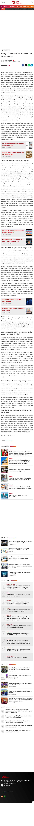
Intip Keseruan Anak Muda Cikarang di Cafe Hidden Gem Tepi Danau (19, 470)
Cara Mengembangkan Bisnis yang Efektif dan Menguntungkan (13, 144)
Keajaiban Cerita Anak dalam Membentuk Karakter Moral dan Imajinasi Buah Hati (18, 602)
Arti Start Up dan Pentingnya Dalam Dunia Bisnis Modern (13, 309)
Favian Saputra (8, 60)
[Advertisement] (17, 29)
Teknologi (12, 6)
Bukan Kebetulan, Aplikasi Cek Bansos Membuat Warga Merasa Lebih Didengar (18, 726)
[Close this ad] (33, 802)
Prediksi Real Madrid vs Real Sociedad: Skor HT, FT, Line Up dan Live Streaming (18, 650)
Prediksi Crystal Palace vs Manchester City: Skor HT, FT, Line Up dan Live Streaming (18, 634)
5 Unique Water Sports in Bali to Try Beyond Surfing (19, 496)
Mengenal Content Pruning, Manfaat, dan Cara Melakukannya (13, 153)
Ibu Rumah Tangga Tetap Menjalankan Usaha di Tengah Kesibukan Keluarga (18, 716)
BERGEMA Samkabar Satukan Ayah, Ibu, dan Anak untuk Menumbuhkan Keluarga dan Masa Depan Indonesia (18, 618)
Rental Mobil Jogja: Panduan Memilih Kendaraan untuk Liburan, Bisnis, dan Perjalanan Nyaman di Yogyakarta (19, 462)
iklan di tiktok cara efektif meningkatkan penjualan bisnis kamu (13, 231)
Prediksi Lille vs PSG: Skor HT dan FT (17, 657)
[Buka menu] (31, 2)
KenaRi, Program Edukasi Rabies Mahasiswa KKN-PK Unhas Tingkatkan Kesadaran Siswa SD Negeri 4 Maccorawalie (20, 700)
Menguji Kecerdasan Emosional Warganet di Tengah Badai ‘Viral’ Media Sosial (17, 721)
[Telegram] (31, 65)
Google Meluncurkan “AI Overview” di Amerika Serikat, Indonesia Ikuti (12, 240)
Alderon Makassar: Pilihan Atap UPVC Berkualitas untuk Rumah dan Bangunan (20, 487)
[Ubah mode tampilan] (4, 2)
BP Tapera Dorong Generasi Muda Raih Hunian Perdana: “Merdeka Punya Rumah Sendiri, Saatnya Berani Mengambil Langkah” (20, 453)
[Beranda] (1, 6)
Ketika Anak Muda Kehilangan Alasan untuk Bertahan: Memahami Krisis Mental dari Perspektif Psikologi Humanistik (18, 711)
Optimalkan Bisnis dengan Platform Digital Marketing (11, 300)
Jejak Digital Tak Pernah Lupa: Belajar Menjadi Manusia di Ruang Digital (18, 731)
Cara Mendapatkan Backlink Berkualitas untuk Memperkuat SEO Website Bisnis (20, 479)
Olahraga (26, 6)
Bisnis (7, 50)
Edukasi (19, 6)
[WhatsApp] (29, 65)
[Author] (2, 61)
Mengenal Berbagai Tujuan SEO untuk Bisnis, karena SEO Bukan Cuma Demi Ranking (18, 550)
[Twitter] (26, 65)
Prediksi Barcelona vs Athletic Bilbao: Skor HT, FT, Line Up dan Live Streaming (19, 626)
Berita (6, 6)
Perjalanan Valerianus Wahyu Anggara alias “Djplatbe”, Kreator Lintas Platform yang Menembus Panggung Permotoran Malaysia (18, 587)
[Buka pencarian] (2, 2)
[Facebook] (23, 65)
